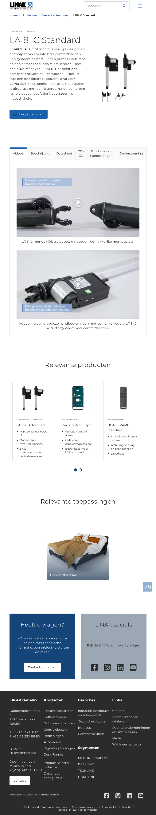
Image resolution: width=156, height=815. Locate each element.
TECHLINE (86, 770)
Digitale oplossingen (59, 748)
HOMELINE (86, 777)
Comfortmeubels (91, 734)
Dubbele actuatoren (59, 723)
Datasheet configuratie (53, 776)
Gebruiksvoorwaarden (84, 807)
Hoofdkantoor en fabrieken (125, 719)
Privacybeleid (109, 807)
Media (117, 738)
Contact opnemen (42, 667)
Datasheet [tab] (64, 153)
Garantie (126, 807)
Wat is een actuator (127, 744)
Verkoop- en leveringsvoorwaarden (77, 810)
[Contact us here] (147, 587)
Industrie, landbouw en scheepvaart (93, 713)
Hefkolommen (55, 717)
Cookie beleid (31, 807)
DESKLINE (86, 764)
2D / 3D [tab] (81, 154)
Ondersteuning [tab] (131, 153)
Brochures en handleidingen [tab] (101, 154)
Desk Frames (54, 754)
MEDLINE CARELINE (93, 758)
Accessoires (52, 742)
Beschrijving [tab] (40, 153)
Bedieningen (54, 736)
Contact (20, 780)
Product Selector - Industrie (57, 765)
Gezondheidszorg (91, 721)
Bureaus (84, 727)
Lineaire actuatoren (58, 711)
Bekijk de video (31, 114)
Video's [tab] (18, 153)
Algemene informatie (55, 807)
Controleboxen (55, 729)
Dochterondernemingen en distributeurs (128, 730)
